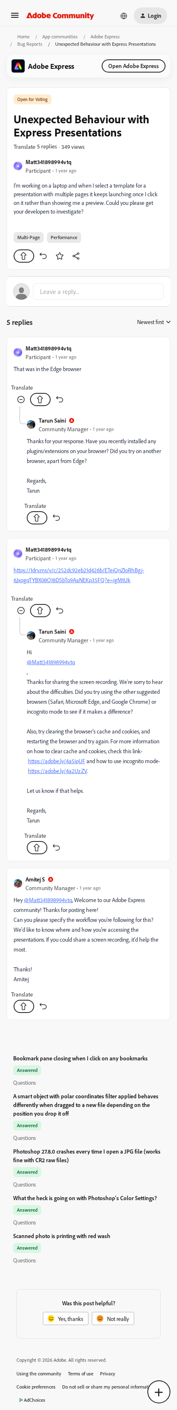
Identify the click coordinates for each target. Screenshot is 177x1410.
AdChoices (34, 1400)
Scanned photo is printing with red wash (61, 1235)
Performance (64, 237)
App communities (60, 36)
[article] (88, 375)
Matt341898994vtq (49, 161)
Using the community (38, 1373)
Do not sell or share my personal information (108, 1387)
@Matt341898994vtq (51, 661)
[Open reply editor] (88, 291)
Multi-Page (28, 237)
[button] (15, 17)
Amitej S (35, 879)
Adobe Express (105, 36)
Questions (24, 1082)
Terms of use (80, 1373)
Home (23, 36)
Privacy (107, 1373)
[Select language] (123, 15)
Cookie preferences (36, 1387)
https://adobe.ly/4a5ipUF (56, 760)
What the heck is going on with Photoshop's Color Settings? (85, 1197)
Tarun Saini (52, 420)
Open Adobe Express (133, 65)
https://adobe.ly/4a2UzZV (57, 770)
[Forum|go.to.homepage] (60, 15)
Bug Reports (29, 44)
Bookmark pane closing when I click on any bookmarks (80, 1058)
